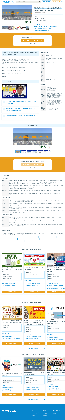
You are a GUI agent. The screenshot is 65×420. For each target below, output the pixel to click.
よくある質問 (45, 413)
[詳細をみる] (12, 260)
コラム (54, 415)
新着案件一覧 (34, 415)
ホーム (33, 410)
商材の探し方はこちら (56, 1)
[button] (18, 151)
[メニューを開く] (2, 2)
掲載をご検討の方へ (46, 1)
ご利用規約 (44, 410)
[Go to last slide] (14, 152)
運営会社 (54, 413)
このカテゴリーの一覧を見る (32, 296)
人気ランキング (34, 413)
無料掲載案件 (45, 415)
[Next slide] (51, 152)
